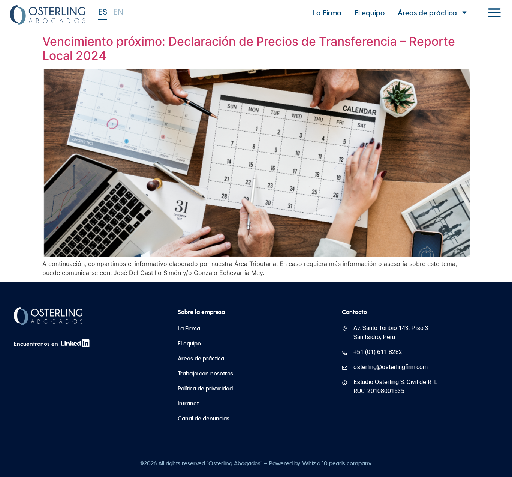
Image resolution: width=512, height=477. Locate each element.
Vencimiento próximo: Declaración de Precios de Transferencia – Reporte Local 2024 (248, 48)
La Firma (327, 12)
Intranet (188, 402)
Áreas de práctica (427, 12)
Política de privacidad (205, 388)
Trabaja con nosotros (205, 372)
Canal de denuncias (203, 418)
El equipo (370, 12)
